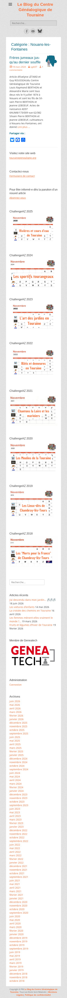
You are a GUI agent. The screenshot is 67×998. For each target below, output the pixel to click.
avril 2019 (15, 959)
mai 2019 (14, 955)
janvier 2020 (16, 934)
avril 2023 (15, 816)
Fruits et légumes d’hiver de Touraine (30, 625)
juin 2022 (14, 844)
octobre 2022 (16, 837)
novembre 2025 (18, 726)
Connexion (15, 684)
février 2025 (16, 751)
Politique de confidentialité (38, 995)
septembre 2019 (18, 948)
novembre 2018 (18, 977)
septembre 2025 (18, 733)
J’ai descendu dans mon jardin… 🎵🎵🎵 (32, 599)
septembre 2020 (18, 912)
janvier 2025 (16, 755)
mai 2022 (14, 848)
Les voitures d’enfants (22, 607)
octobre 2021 (16, 873)
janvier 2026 (16, 719)
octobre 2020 (16, 909)
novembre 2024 (18, 762)
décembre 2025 (18, 722)
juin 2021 (14, 880)
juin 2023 (14, 808)
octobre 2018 (16, 980)
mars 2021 (15, 891)
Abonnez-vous (17, 197)
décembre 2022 (18, 830)
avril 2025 (15, 744)
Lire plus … (24, 127)
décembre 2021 (18, 866)
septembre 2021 (18, 876)
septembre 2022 (18, 841)
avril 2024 (15, 780)
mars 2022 (15, 855)
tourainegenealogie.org (22, 157)
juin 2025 (14, 737)
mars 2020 (15, 927)
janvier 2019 (16, 970)
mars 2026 (15, 712)
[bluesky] (39, 33)
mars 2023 (15, 819)
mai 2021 (14, 884)
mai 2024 (14, 776)
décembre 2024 (18, 758)
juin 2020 (14, 916)
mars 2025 (15, 747)
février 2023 (16, 823)
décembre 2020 (18, 902)
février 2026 (16, 715)
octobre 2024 (16, 765)
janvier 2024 (16, 790)
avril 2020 (15, 923)
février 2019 (16, 966)
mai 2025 (14, 740)
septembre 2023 (18, 805)
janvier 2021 (16, 898)
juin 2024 (14, 773)
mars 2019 (15, 963)
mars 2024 (15, 783)
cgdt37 (34, 66)
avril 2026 (15, 708)
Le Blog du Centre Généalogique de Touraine (35, 9)
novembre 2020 (18, 905)
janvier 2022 (16, 862)
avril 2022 (15, 851)
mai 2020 (14, 920)
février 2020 (16, 930)
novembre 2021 (18, 869)
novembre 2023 (18, 798)
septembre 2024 (18, 769)
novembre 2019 (18, 941)
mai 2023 (14, 812)
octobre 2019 (16, 945)
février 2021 (16, 894)
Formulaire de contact (22, 176)
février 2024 (16, 787)
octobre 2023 (16, 801)
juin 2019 (14, 952)
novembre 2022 (18, 833)
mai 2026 (14, 704)
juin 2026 (14, 701)
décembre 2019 (18, 937)
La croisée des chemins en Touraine (30, 610)
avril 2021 (15, 887)
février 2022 (16, 859)
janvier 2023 (16, 826)
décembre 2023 (18, 794)
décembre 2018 (18, 973)
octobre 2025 (16, 730)
